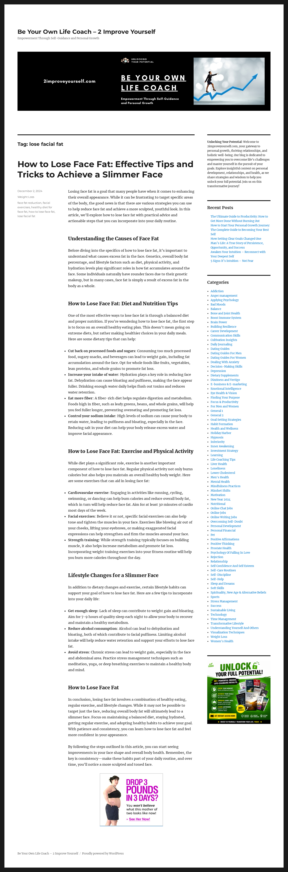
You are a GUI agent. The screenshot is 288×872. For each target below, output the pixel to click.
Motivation (218, 495)
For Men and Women (225, 406)
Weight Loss (25, 197)
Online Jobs (218, 513)
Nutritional (218, 504)
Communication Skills (225, 335)
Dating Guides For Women (228, 358)
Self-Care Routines (223, 570)
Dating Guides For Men (226, 353)
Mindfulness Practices (226, 486)
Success (216, 606)
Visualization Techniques (228, 632)
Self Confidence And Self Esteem (232, 566)
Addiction (217, 291)
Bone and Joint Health (225, 313)
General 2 (217, 415)
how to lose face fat (42, 211)
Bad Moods (218, 304)
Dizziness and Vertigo (225, 380)
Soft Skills (217, 588)
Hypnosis (217, 437)
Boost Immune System (226, 318)
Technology (219, 614)
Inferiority (218, 442)
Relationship (219, 561)
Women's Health (222, 641)
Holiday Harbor (221, 433)
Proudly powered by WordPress (103, 853)
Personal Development (226, 526)
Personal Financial (223, 530)
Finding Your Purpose (225, 397)
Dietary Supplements (225, 375)
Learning (217, 455)
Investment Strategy (224, 451)
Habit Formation (222, 424)
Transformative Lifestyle (227, 623)
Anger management (224, 295)
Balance (216, 309)
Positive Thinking (222, 544)
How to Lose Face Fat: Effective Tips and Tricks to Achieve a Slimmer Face (105, 169)
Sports (215, 597)
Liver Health (219, 464)
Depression (218, 371)
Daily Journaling (221, 344)
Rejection (217, 557)
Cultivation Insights (224, 340)
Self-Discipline (221, 575)
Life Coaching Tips (223, 459)
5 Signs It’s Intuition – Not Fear (232, 261)
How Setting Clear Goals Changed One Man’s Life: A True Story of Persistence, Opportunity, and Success (237, 243)
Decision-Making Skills (226, 366)
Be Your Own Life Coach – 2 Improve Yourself (86, 31)
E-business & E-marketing (229, 384)
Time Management (223, 619)
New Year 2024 (220, 499)
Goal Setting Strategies (226, 420)
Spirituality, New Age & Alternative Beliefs (238, 592)
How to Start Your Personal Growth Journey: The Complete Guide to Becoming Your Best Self (240, 230)
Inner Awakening (222, 446)
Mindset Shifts (220, 490)
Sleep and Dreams (223, 583)
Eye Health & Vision (224, 393)
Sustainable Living (223, 610)
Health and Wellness (224, 428)
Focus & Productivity (224, 402)
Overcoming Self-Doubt (227, 521)
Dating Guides (220, 349)
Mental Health (220, 482)
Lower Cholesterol (223, 473)
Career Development (224, 331)
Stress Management (224, 601)
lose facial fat (26, 216)
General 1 (217, 411)
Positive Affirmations (225, 539)
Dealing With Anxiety (225, 362)
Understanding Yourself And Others (235, 628)
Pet (213, 535)
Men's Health (220, 477)
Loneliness (218, 468)
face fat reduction (29, 202)
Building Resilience (223, 327)
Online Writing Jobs (224, 517)
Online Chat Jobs (222, 508)
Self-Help (217, 579)
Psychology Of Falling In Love (230, 552)
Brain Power (219, 322)
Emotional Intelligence (226, 389)
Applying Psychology (225, 300)
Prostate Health (221, 548)
